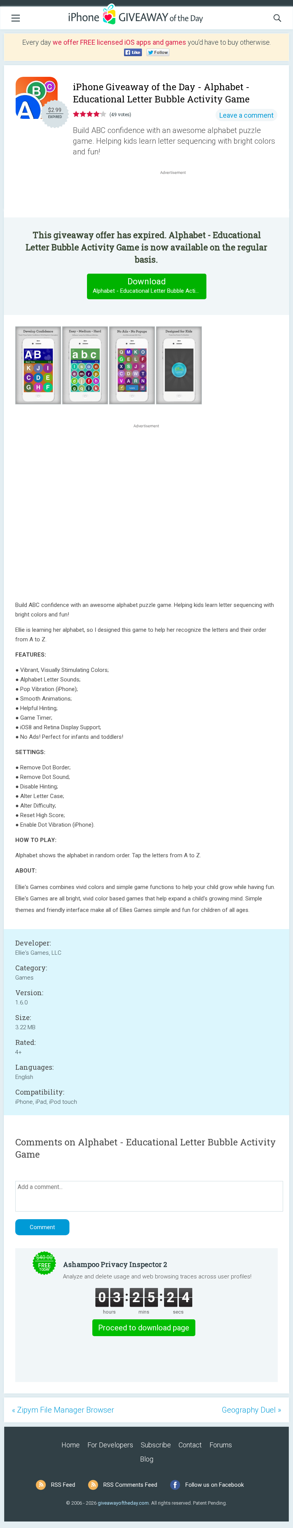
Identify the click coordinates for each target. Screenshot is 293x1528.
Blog (146, 1459)
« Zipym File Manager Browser (63, 1409)
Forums (220, 1445)
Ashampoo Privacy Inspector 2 (115, 1264)
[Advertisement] (177, 194)
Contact (190, 1445)
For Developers (110, 1445)
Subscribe (156, 1445)
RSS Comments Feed (130, 1484)
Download (149, 285)
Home (70, 1445)
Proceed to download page (143, 1327)
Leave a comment (246, 115)
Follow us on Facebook (214, 1484)
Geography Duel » (251, 1409)
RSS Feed (63, 1484)
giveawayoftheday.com (123, 1503)
